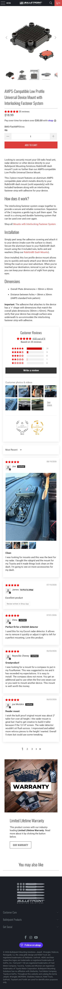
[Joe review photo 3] (16, 545)
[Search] (51, 3)
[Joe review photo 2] (9, 545)
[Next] (55, 38)
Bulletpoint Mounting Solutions (23, 952)
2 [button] (27, 749)
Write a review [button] (31, 370)
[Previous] (6, 38)
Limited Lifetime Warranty (27, 820)
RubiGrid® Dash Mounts (36, 252)
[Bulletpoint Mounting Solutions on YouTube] (36, 938)
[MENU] (1, 3)
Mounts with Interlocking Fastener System (34, 224)
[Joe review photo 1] (30, 507)
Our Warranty (20, 845)
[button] (12, 111)
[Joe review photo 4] (24, 545)
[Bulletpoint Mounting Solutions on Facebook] (25, 938)
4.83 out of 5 (39, 338)
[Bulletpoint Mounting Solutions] (30, 3)
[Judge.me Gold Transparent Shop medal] (37, 426)
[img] (12, 462)
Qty (6, 130)
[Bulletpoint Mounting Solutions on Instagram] (31, 938)
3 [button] (32, 749)
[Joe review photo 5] (32, 545)
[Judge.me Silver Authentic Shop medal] (22, 426)
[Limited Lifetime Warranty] (31, 785)
